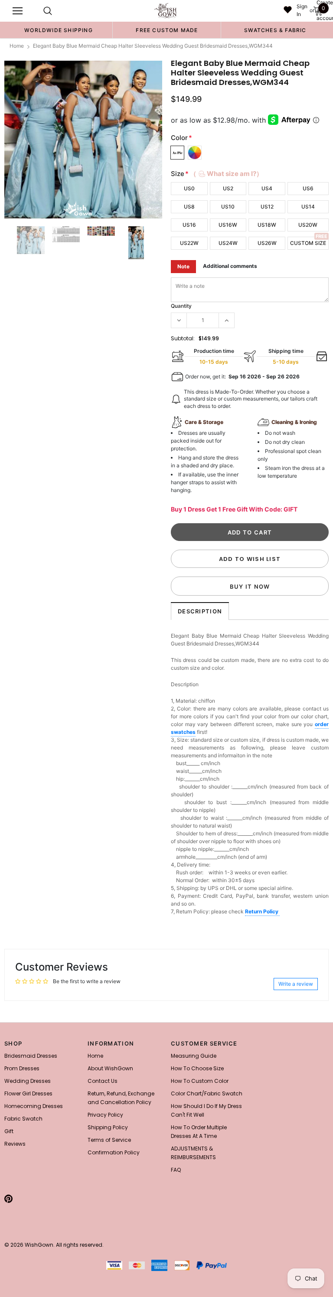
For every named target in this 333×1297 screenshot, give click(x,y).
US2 (228, 188)
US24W (228, 243)
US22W (189, 243)
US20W (307, 225)
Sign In (302, 10)
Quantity (181, 306)
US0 (189, 188)
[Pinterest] (8, 1198)
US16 (189, 225)
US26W (267, 243)
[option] (58, 30)
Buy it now (250, 586)
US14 (308, 206)
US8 (189, 206)
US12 (267, 206)
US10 (228, 206)
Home (17, 45)
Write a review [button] (295, 984)
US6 (308, 188)
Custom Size (308, 243)
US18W (267, 225)
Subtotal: (183, 338)
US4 (266, 188)
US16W (228, 225)
